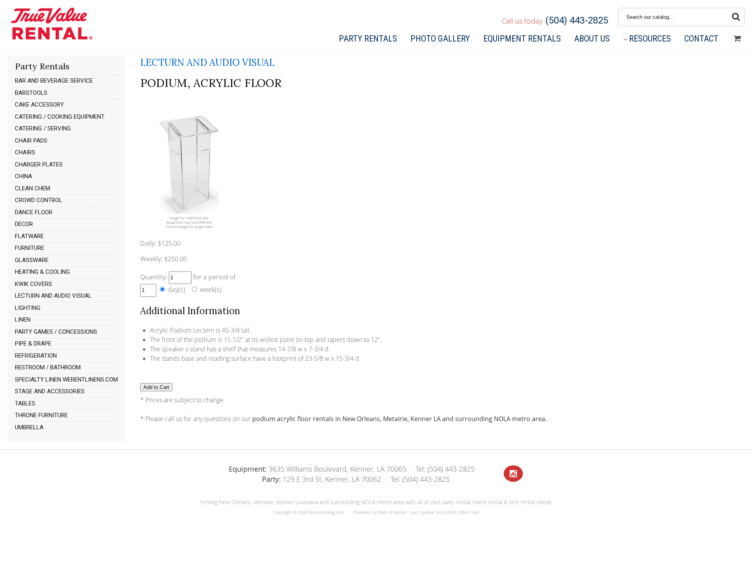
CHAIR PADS (31, 140)
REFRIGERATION (36, 355)
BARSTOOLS (31, 92)
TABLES (25, 403)
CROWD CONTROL (38, 200)
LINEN (23, 319)
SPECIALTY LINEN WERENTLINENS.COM (66, 379)
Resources (650, 38)
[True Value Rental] (51, 38)
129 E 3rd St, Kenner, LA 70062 (321, 479)
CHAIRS (25, 152)
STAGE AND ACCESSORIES (50, 391)
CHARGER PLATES (39, 164)
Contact (701, 38)
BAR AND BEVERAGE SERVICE (54, 80)
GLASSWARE (32, 260)
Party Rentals (368, 38)
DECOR (24, 224)
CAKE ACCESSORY (39, 104)
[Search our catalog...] (736, 17)
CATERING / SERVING (43, 128)
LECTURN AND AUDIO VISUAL (53, 295)
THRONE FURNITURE (41, 415)
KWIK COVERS (33, 284)
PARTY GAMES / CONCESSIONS (56, 331)
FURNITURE (29, 247)
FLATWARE (29, 236)
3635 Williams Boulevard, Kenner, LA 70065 (317, 469)
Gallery (440, 38)
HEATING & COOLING (42, 271)
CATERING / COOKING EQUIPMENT (60, 116)
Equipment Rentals (522, 38)
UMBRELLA (29, 427)
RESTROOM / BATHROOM (48, 367)
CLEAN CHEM (32, 188)
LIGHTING (27, 307)
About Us (592, 38)
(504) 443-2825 (576, 20)
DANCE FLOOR (33, 212)
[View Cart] (737, 38)
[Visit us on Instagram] (513, 473)
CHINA (23, 176)
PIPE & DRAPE (33, 343)
